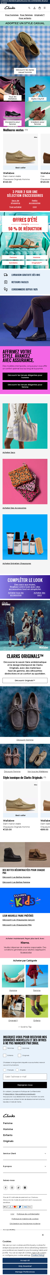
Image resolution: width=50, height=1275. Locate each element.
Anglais (23, 1070)
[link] (20, 160)
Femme (13, 257)
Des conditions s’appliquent (25, 1094)
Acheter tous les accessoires (16, 594)
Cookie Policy (38, 1255)
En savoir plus (26, 952)
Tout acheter (15, 207)
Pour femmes (26, 15)
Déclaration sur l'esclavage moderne (25, 1223)
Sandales (13, 263)
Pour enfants (25, 18)
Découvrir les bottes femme (16, 882)
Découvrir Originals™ (25, 680)
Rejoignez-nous (25, 1085)
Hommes (25, 1048)
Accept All (25, 1260)
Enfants (10, 1055)
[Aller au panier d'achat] (39, 7)
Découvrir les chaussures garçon (19, 920)
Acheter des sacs (39, 594)
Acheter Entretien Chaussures (17, 563)
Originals (25, 1055)
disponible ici (9, 1094)
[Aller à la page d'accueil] (10, 7)
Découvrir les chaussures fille (17, 925)
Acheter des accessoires (14, 508)
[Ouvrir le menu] (44, 7)
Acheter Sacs (9, 452)
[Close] (43, 1235)
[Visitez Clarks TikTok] (18, 1187)
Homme (36, 257)
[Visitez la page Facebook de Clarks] (5, 1187)
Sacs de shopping (15, 201)
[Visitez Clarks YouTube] (24, 1187)
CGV (35, 207)
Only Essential (25, 1266)
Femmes (10, 1048)
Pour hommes (12, 15)
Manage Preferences (25, 1272)
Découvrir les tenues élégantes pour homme (25, 376)
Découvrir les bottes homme (16, 877)
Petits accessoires (34, 201)
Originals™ (39, 15)
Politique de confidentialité (28, 1214)
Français (10, 1070)
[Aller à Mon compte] (34, 7)
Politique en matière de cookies (25, 1219)
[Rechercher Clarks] (29, 7)
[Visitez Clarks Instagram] (12, 1187)
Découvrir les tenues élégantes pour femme (25, 385)
